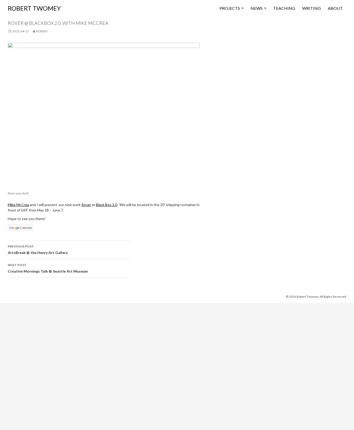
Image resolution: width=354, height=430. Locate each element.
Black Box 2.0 (106, 204)
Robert (42, 31)
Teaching (284, 8)
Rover (86, 204)
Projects (230, 8)
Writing (311, 8)
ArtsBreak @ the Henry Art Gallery (38, 249)
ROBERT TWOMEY (34, 8)
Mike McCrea (18, 204)
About (335, 8)
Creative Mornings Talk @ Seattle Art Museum (48, 268)
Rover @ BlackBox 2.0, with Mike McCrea (58, 23)
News (257, 8)
